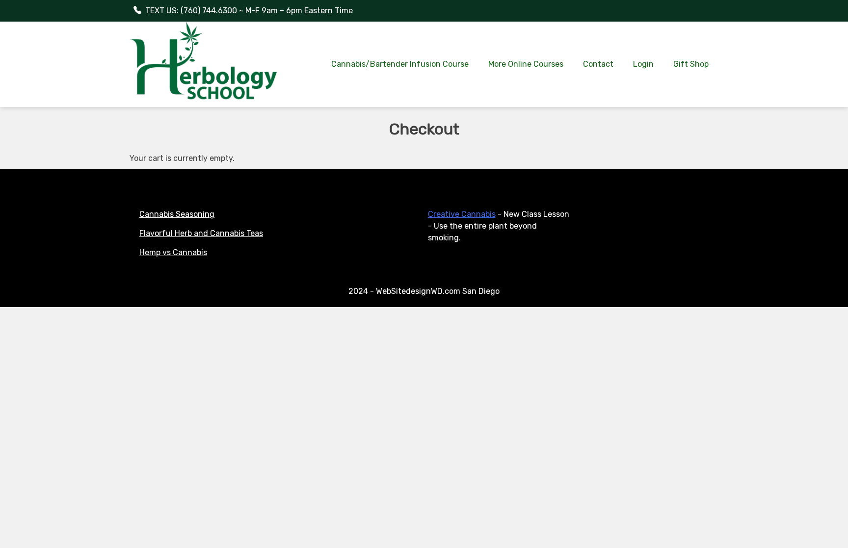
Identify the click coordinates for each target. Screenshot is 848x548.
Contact (598, 64)
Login (643, 64)
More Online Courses (525, 64)
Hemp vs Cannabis (173, 252)
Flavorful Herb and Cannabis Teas (201, 233)
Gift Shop (691, 64)
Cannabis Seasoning (176, 214)
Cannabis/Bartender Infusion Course (400, 64)
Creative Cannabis (462, 214)
